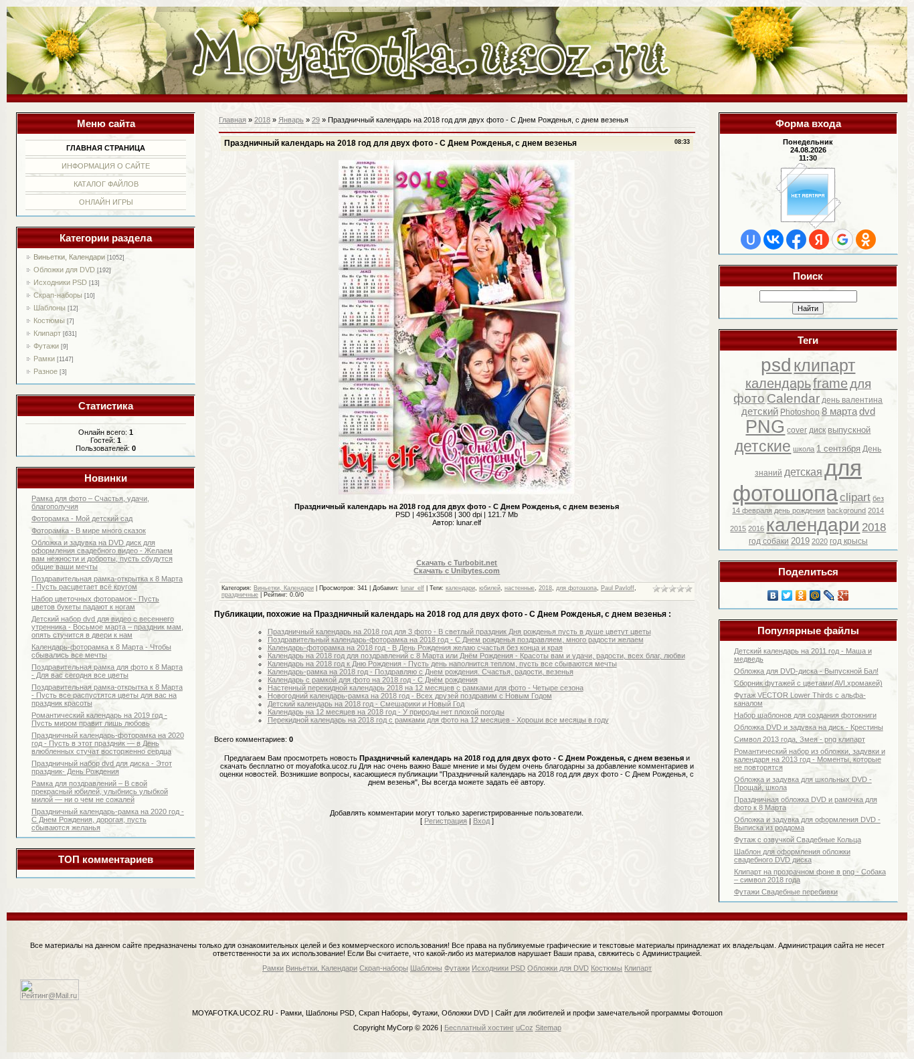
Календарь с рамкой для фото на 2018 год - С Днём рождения (373, 680)
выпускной (849, 430)
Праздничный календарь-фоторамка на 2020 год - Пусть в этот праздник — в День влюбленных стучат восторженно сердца (107, 743)
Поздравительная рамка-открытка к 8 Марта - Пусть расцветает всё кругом (107, 583)
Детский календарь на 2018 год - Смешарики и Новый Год (366, 704)
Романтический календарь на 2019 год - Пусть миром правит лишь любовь (99, 719)
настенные (520, 588)
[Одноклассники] (801, 595)
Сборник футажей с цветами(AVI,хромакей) (808, 683)
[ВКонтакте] (773, 595)
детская (803, 472)
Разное (45, 371)
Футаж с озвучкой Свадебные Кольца (797, 840)
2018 (874, 527)
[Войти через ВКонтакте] (773, 239)
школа (803, 449)
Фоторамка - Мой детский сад (81, 518)
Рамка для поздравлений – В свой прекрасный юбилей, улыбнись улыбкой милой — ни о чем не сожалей (99, 791)
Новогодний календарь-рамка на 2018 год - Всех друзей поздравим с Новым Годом (410, 696)
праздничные (239, 594)
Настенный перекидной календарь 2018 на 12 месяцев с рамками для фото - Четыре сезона (425, 688)
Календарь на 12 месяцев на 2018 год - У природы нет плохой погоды (386, 712)
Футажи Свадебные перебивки (786, 892)
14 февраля (752, 510)
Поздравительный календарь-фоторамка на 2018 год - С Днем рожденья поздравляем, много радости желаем (456, 640)
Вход (481, 821)
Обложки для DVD (64, 270)
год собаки (769, 541)
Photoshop (800, 412)
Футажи (46, 346)
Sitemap (548, 1028)
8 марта (839, 411)
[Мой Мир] (815, 595)
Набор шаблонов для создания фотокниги (805, 715)
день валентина (852, 400)
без (878, 498)
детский (759, 411)
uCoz (524, 1028)
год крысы (849, 541)
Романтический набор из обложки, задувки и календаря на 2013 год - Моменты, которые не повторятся (809, 759)
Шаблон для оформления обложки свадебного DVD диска (792, 856)
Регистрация (445, 821)
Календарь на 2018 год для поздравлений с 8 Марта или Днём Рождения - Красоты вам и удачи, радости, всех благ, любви (476, 656)
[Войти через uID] (751, 239)
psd (776, 365)
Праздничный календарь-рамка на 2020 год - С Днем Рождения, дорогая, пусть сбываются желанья (107, 819)
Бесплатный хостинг (479, 1028)
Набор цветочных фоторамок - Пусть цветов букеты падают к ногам (95, 603)
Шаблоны (49, 308)
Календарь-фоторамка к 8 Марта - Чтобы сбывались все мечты (101, 651)
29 (316, 120)
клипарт (824, 365)
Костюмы (49, 320)
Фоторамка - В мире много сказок (88, 530)
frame (830, 383)
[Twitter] (787, 595)
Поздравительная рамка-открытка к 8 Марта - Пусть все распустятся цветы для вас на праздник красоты (107, 695)
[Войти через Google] (842, 239)
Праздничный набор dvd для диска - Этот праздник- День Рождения (101, 767)
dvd (867, 411)
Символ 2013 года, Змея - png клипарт (799, 739)
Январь (291, 120)
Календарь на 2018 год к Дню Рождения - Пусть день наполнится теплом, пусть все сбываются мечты (442, 664)
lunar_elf (412, 588)
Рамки (44, 359)
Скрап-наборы (57, 295)
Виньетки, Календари (69, 257)
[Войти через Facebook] (796, 239)
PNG (765, 427)
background (846, 510)
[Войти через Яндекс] (819, 239)
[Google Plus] (843, 595)
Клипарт (47, 333)
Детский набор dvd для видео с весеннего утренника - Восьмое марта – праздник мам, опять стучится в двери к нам (107, 627)
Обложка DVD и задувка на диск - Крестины (808, 727)
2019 (800, 541)
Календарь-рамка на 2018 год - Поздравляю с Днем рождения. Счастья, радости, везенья (420, 672)
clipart (855, 497)
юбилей (489, 588)
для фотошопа (797, 481)
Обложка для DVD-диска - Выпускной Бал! (806, 671)
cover (797, 430)
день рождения (799, 510)
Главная (232, 120)
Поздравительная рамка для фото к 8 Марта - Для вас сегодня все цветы (107, 671)
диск (817, 430)
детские (763, 446)
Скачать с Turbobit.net (456, 563)
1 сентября (838, 449)
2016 (756, 528)
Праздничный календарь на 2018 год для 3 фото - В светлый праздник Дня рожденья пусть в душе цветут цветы (459, 632)
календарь (778, 383)
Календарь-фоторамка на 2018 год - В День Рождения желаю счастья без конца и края (415, 648)
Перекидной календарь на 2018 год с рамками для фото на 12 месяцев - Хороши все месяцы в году (438, 720)
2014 (876, 510)
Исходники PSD (60, 282)
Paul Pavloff (617, 588)
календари (813, 524)
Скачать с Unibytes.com (457, 571)
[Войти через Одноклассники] (866, 239)
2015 (738, 528)
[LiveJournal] (829, 595)
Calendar (793, 398)
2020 (820, 541)
